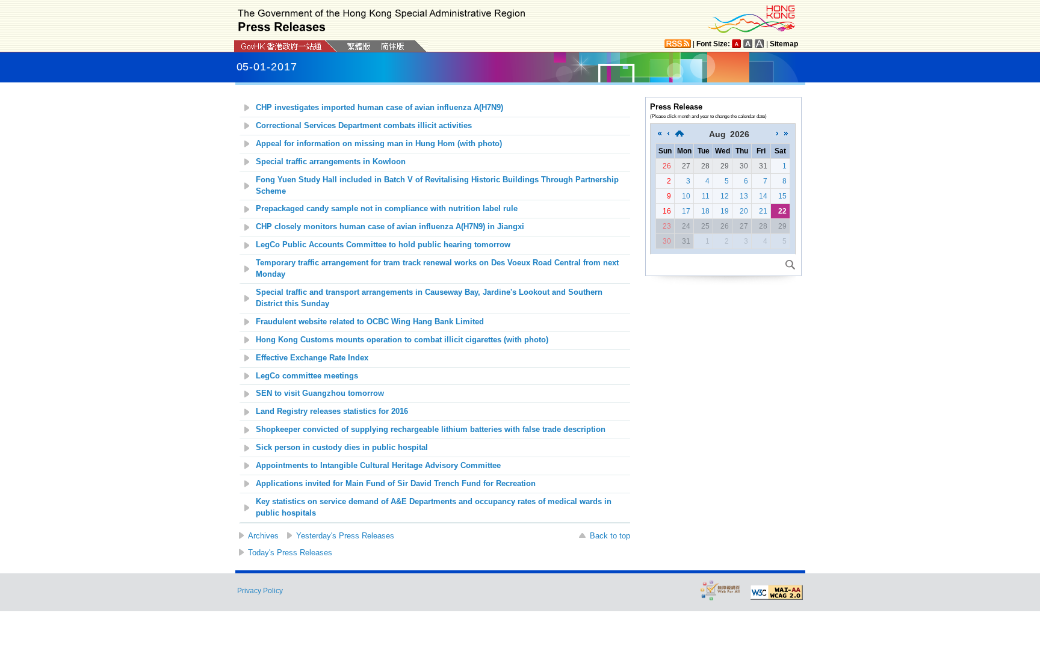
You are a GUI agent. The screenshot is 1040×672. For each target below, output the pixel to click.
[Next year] (786, 134)
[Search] (790, 265)
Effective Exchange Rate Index (312, 358)
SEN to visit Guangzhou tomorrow (320, 393)
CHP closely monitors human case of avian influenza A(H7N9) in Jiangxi (390, 227)
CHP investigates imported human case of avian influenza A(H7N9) (379, 107)
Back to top (610, 535)
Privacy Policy (260, 591)
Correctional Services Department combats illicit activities (364, 126)
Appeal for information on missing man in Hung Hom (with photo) (379, 144)
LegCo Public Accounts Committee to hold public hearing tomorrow (383, 245)
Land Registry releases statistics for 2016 (332, 411)
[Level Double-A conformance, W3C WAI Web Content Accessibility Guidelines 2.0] (776, 592)
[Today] (679, 134)
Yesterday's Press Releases (345, 535)
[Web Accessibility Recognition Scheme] (720, 589)
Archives (263, 535)
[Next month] (777, 134)
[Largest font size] (759, 43)
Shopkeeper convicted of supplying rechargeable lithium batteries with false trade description (430, 429)
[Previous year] (659, 134)
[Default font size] (736, 43)
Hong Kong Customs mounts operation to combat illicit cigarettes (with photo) (402, 340)
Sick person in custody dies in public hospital (342, 447)
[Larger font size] (748, 43)
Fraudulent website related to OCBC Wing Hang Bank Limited (370, 322)
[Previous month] (668, 134)
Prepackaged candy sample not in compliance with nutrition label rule (387, 209)
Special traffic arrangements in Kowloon (331, 162)
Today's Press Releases (290, 552)
